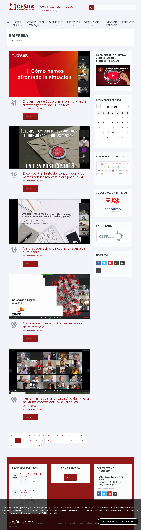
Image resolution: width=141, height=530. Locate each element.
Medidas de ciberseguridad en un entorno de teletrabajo (54, 325)
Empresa (39, 108)
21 (53, 440)
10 (63, 435)
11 (69, 435)
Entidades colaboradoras (23, 27)
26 (83, 440)
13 (81, 435)
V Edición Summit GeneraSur (28, 491)
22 (59, 440)
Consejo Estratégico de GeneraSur (31, 475)
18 (35, 440)
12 (75, 435)
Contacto (128, 22)
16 (24, 440)
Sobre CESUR (17, 24)
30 (30, 445)
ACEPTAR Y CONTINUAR (118, 521)
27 (12, 445)
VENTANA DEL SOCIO (112, 24)
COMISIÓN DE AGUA (37, 28)
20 (47, 440)
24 (71, 440)
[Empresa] (22, 6)
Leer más (30, 116)
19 (41, 440)
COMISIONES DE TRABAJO (35, 24)
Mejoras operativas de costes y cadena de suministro (54, 250)
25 (77, 440)
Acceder (70, 477)
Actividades (56, 22)
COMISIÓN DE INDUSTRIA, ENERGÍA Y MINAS (38, 27)
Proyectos (73, 22)
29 (24, 445)
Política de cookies (50, 513)
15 (18, 440)
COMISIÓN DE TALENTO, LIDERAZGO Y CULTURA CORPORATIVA (37, 26)
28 (18, 445)
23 (65, 440)
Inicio (11, 40)
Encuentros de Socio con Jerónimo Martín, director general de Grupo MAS (55, 103)
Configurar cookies (22, 521)
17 (30, 440)
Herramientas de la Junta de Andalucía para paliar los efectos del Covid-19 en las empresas (56, 402)
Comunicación (92, 22)
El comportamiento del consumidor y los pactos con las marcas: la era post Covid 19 (55, 175)
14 (12, 440)
